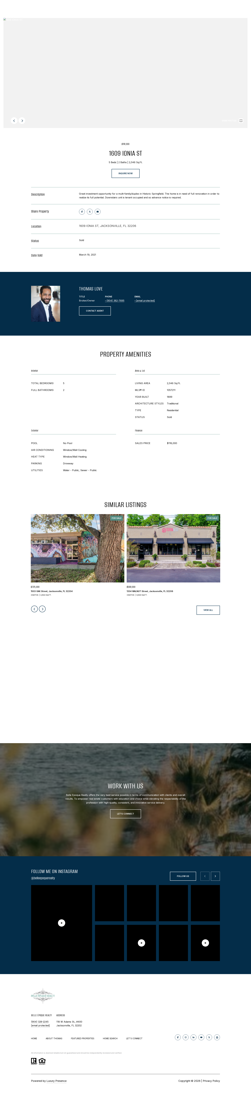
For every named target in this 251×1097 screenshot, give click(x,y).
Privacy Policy (211, 1080)
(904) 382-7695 (115, 300)
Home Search (110, 1038)
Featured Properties (82, 1038)
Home (34, 1038)
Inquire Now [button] (126, 173)
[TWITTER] (209, 1037)
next (22, 120)
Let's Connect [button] (125, 814)
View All (208, 610)
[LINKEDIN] (193, 1037)
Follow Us (183, 876)
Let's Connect (134, 1038)
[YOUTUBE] (201, 1037)
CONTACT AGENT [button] (95, 311)
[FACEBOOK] (178, 1037)
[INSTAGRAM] (186, 1037)
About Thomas (54, 1038)
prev (14, 120)
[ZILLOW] (217, 1037)
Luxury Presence (56, 1080)
